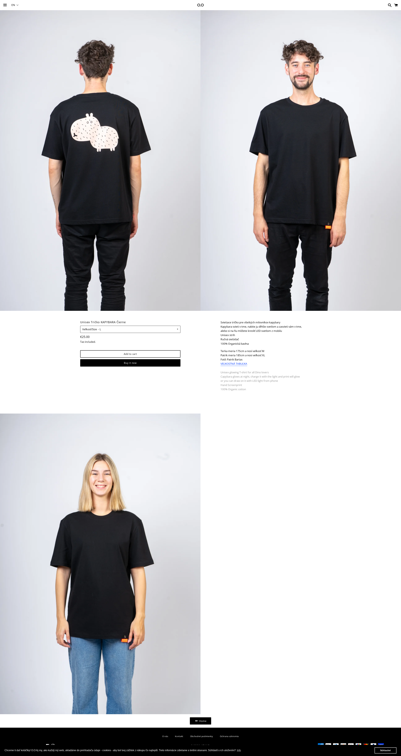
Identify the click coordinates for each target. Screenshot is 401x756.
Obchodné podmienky (201, 736)
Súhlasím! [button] (385, 750)
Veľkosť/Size (89, 329)
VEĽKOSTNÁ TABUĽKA (234, 363)
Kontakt (179, 736)
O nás (165, 736)
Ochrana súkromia (229, 736)
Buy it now (130, 362)
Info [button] (239, 750)
